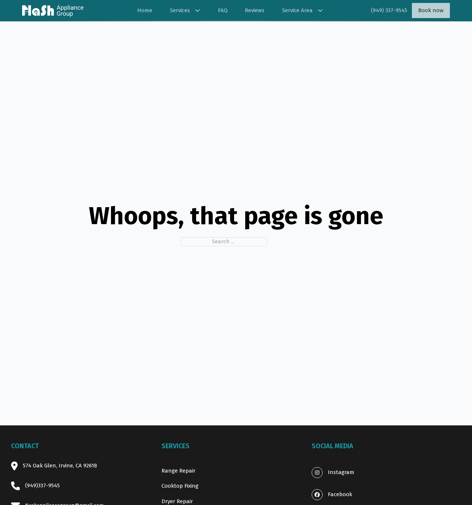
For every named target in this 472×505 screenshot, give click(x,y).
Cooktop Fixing (180, 486)
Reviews (254, 10)
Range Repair (178, 470)
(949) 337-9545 (389, 10)
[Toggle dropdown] (197, 10)
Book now (431, 10)
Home (144, 10)
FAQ (223, 10)
